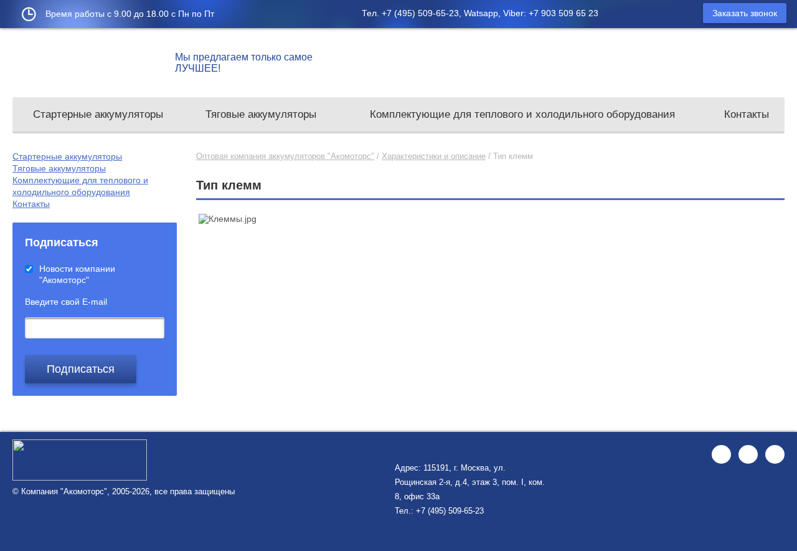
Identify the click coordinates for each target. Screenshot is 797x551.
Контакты (746, 114)
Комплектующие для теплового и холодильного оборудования (522, 114)
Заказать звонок (744, 13)
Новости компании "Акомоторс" (77, 274)
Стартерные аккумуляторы (98, 114)
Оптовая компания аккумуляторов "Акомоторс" (285, 156)
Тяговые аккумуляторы (260, 114)
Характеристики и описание (434, 156)
